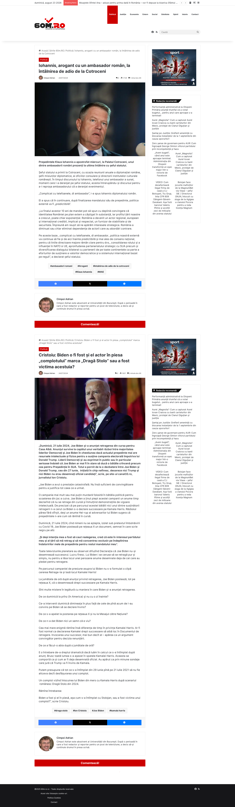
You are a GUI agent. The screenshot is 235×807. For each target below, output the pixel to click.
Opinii (175, 14)
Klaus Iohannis (84, 271)
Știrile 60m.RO (56, 50)
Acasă (44, 50)
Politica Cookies (54, 798)
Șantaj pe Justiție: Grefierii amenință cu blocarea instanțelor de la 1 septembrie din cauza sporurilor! (174, 136)
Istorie (185, 14)
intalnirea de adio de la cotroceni (112, 266)
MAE (101, 271)
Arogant (83, 266)
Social (154, 14)
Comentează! (90, 324)
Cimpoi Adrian (49, 78)
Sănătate (165, 14)
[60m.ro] (50, 23)
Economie (134, 14)
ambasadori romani (62, 266)
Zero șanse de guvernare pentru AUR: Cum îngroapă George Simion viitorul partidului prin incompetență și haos (174, 146)
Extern (145, 14)
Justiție (123, 14)
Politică (112, 14)
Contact (195, 14)
